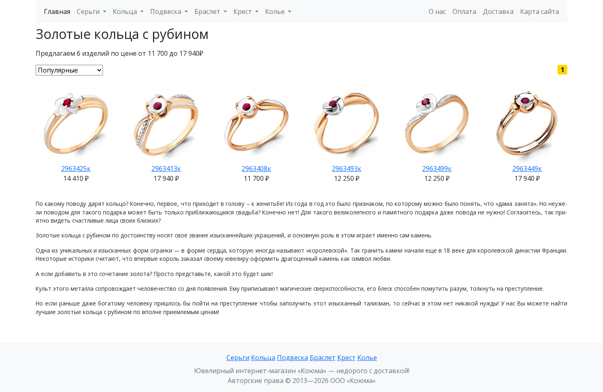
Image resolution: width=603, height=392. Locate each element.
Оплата (464, 11)
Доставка (498, 11)
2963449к (527, 168)
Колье (367, 357)
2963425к (76, 168)
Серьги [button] (89, 11)
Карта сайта (539, 11)
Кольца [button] (126, 11)
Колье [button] (275, 11)
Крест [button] (243, 11)
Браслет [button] (208, 11)
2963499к (437, 168)
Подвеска (292, 357)
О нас (437, 11)
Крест (346, 357)
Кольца (263, 357)
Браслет (323, 357)
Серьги (237, 357)
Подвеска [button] (166, 11)
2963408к (256, 168)
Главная (57, 11)
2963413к (166, 168)
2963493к (346, 168)
